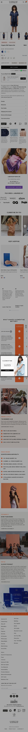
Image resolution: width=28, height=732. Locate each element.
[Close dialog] (26, 356)
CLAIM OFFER (7, 370)
